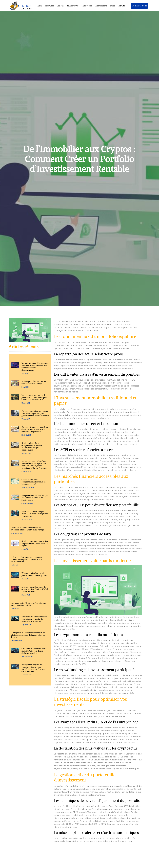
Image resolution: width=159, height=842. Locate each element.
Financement (101, 5)
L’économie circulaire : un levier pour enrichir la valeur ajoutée (34, 574)
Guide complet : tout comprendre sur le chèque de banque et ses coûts (33, 481)
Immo (112, 5)
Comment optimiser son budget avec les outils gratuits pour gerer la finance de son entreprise (35, 413)
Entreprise (87, 5)
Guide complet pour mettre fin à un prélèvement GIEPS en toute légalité (34, 543)
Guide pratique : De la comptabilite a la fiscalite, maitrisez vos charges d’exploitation (31, 446)
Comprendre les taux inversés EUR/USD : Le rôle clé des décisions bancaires (33, 650)
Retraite (121, 5)
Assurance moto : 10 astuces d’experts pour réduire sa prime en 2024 (28, 604)
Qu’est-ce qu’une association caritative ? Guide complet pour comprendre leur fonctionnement (27, 559)
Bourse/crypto (73, 5)
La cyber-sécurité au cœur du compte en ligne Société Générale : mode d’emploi (35, 589)
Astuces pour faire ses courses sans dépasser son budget (33, 382)
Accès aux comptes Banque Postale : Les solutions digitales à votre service (34, 513)
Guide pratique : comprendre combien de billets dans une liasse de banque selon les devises (28, 635)
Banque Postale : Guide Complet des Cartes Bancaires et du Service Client (34, 497)
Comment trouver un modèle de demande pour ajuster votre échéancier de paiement (34, 429)
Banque (60, 5)
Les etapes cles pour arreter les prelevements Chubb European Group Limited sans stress (34, 397)
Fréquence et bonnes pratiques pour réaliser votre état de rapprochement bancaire (34, 618)
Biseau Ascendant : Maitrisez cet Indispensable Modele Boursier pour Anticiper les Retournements (34, 366)
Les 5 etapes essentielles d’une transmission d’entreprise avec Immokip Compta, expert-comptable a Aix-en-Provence (33, 464)
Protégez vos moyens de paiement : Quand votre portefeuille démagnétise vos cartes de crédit (33, 668)
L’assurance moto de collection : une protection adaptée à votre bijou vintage (27, 528)
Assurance (49, 5)
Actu (40, 5)
